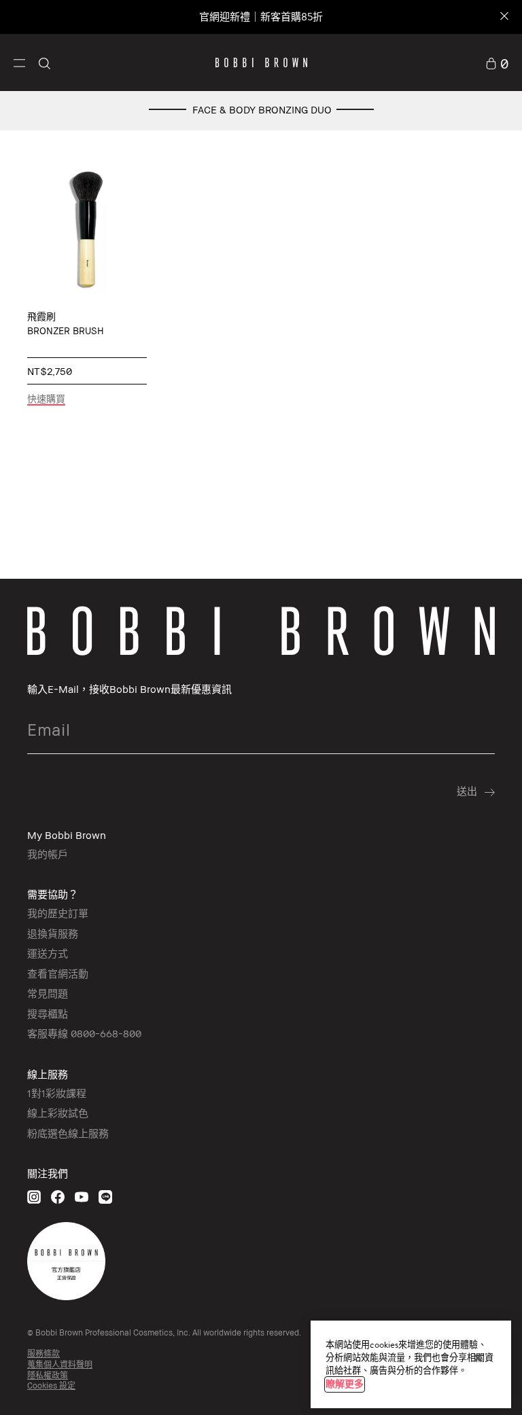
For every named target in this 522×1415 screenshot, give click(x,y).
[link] (496, 62)
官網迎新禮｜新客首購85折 (261, 16)
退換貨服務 (52, 933)
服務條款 (43, 1353)
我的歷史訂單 (57, 913)
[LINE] (105, 1196)
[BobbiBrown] (261, 62)
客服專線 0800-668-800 (84, 1033)
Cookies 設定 (51, 1385)
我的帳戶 (47, 854)
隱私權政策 (47, 1375)
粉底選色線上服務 (68, 1133)
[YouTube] (81, 1196)
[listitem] (87, 291)
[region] (411, 1364)
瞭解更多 (345, 1384)
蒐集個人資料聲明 (59, 1364)
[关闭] (478, 1358)
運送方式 (47, 953)
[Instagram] (34, 1196)
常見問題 (47, 993)
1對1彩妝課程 (56, 1093)
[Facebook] (58, 1196)
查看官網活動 (57, 973)
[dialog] (87, 229)
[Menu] (19, 62)
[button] (19, 62)
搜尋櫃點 (47, 1013)
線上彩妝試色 (57, 1113)
